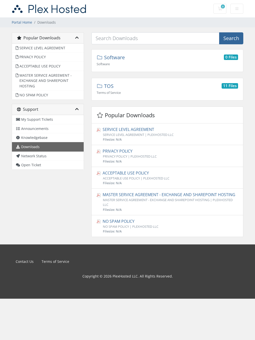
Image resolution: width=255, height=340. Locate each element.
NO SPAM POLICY (130, 226)
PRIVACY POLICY (129, 155)
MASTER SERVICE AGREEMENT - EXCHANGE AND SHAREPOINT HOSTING (168, 202)
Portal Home (22, 22)
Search (231, 38)
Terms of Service (55, 261)
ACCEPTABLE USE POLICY (135, 177)
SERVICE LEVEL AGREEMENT (138, 134)
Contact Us (25, 261)
